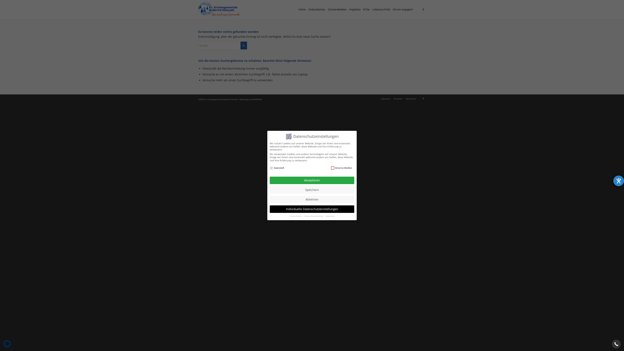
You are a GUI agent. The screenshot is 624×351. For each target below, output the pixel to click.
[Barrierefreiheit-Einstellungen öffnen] (618, 181)
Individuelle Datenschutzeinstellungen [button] (312, 209)
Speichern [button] (312, 190)
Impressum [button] (330, 216)
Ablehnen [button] (312, 199)
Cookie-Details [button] (296, 216)
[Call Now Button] (616, 344)
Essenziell (279, 167)
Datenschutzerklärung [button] (313, 216)
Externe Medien (343, 167)
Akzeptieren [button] (312, 180)
